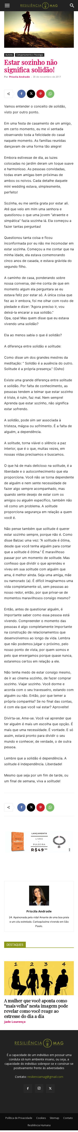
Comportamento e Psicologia (29, 54)
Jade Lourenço (15, 1022)
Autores (9, 54)
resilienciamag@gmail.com (45, 1077)
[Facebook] (21, 94)
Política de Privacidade (18, 1118)
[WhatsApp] (50, 94)
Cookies (41, 1118)
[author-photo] (39, 905)
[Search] (72, 5)
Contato (68, 1118)
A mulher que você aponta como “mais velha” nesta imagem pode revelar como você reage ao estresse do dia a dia (36, 1008)
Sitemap (54, 1118)
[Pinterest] (40, 94)
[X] (31, 94)
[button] (7, 5)
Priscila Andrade (19, 76)
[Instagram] (39, 1088)
